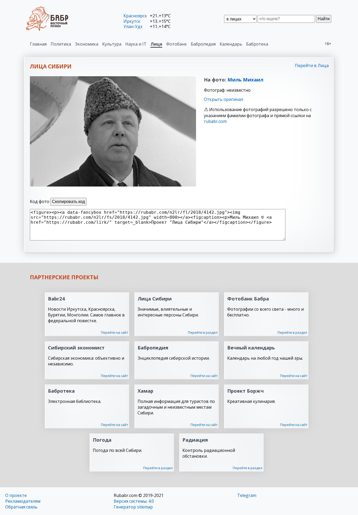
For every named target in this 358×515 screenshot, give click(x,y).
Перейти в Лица (312, 65)
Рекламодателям (22, 501)
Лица (156, 44)
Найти (324, 19)
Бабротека (257, 44)
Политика (61, 44)
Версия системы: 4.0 (134, 501)
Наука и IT (136, 44)
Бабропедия (203, 44)
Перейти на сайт (114, 332)
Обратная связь (21, 507)
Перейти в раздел (203, 332)
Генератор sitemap (133, 507)
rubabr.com (215, 121)
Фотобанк (176, 44)
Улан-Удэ (132, 26)
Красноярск (135, 16)
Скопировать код (68, 201)
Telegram (246, 495)
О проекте (16, 495)
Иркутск (131, 21)
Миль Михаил (245, 79)
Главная (38, 44)
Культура (111, 44)
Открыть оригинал (223, 99)
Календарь (231, 44)
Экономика (86, 44)
